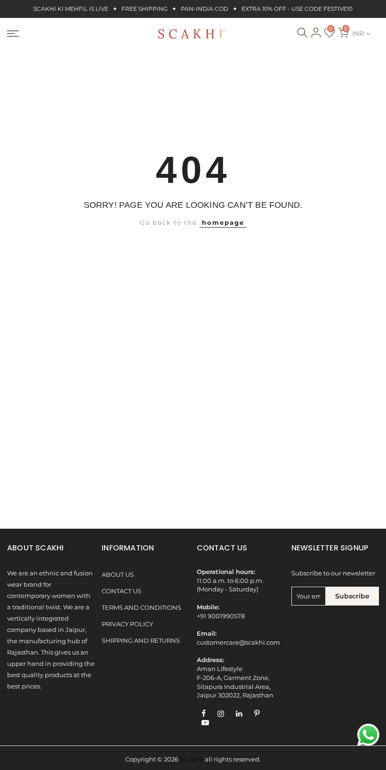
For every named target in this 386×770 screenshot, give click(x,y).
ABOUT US (118, 574)
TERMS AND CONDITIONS (141, 607)
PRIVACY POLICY (127, 624)
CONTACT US (121, 591)
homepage (223, 222)
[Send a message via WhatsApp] (368, 735)
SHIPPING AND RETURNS (141, 640)
